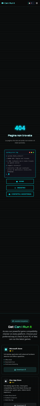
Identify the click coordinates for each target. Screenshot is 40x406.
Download (20, 370)
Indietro (21, 188)
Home (21, 181)
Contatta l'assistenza (21, 194)
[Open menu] (37, 3)
